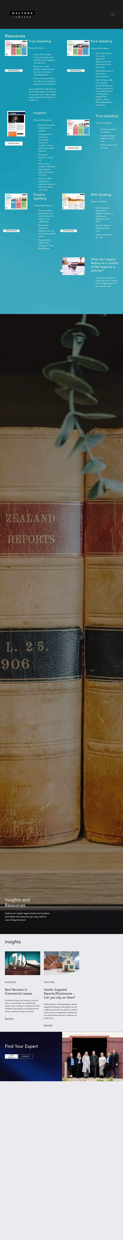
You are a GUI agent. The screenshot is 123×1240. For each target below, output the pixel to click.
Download (13, 70)
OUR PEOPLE (11, 1056)
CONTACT (25, 1056)
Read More (9, 1018)
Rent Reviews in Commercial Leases (18, 991)
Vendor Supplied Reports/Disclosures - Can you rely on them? (59, 993)
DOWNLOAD (75, 70)
